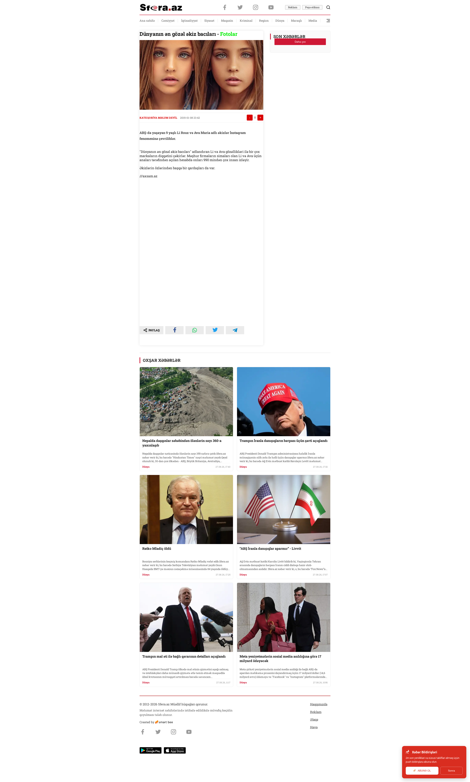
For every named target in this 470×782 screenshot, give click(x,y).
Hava (314, 727)
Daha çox (300, 41)
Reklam (292, 7)
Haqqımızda (318, 704)
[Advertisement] (300, 64)
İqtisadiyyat (189, 20)
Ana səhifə (147, 20)
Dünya (279, 20)
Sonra (451, 770)
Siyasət (209, 20)
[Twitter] (240, 7)
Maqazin (227, 20)
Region (264, 20)
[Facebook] (225, 7)
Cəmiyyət (168, 20)
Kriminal (246, 20)
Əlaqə (314, 719)
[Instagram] (255, 7)
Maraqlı (296, 20)
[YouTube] (271, 7)
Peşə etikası (312, 7)
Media (312, 20)
